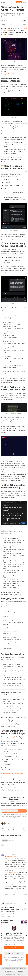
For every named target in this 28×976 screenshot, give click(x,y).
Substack (8, 974)
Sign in (24, 2)
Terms (17, 968)
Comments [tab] (5, 840)
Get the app (20, 971)
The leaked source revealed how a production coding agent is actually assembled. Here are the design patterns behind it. (10, 912)
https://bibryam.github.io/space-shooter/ (12, 774)
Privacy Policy (19, 960)
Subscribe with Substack (15, 954)
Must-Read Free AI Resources (7, 921)
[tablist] (8, 840)
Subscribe (19, 2)
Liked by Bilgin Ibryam (11, 856)
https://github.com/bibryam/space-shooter (13, 74)
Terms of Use (21, 814)
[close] (23, 926)
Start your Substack (10, 971)
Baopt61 (7, 855)
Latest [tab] (7, 903)
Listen (24, 20)
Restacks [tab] (11, 840)
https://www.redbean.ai (11, 872)
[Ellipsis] (26, 854)
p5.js (14, 737)
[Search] (25, 903)
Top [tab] (3, 903)
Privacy (13, 968)
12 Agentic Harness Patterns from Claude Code (10, 908)
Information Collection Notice (17, 816)
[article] (14, 912)
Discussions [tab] (13, 903)
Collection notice (22, 968)
